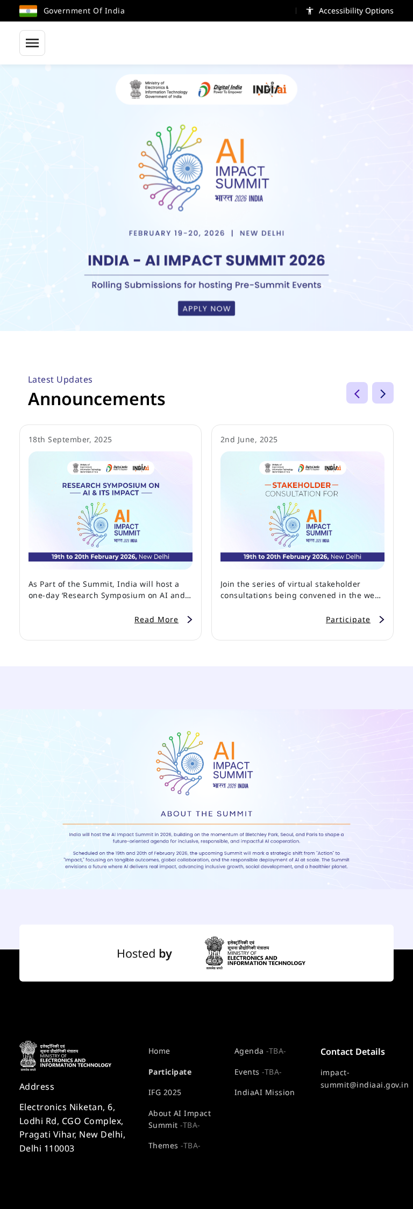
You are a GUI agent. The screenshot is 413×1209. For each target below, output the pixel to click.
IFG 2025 (165, 1092)
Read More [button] (156, 619)
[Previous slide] (357, 393)
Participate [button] (348, 619)
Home (159, 1051)
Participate (169, 1072)
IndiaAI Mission (264, 1092)
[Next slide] (383, 393)
